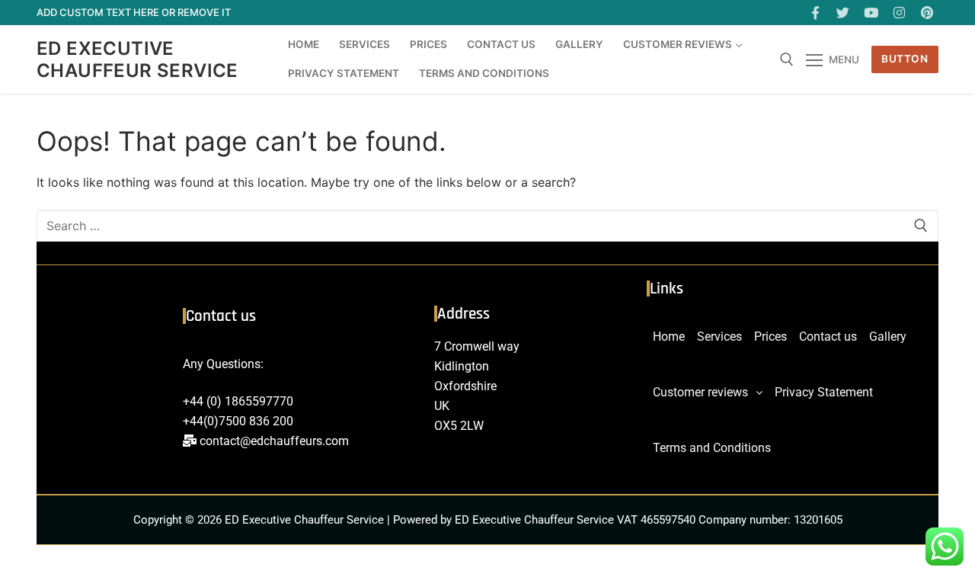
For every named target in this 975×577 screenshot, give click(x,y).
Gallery (887, 336)
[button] (708, 392)
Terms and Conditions (712, 448)
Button (904, 59)
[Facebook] (815, 12)
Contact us (828, 336)
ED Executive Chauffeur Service (137, 59)
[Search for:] (487, 226)
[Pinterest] (926, 12)
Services (719, 336)
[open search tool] (787, 59)
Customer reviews (700, 392)
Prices (770, 336)
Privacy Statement (824, 392)
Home (669, 336)
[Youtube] (871, 12)
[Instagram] (899, 12)
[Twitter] (843, 12)
